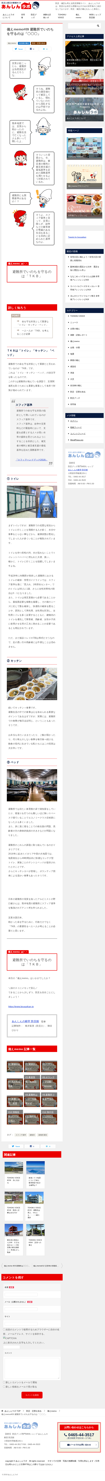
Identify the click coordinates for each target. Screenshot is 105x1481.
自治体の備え (24, 43)
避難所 (32, 1135)
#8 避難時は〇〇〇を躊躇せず (31, 1099)
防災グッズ (34, 16)
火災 (72, 379)
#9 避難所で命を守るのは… (48, 1099)
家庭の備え (75, 360)
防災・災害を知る (38, 43)
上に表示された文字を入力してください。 (24, 1342)
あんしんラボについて (8, 16)
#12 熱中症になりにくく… (48, 1116)
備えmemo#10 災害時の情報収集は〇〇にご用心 (48, 1266)
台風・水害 (75, 347)
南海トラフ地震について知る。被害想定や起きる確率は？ (35, 1181)
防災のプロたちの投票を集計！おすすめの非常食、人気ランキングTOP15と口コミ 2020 (84, 88)
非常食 (23, 16)
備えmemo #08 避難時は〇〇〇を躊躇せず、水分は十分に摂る (18, 1266)
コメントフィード (78, 434)
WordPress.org (76, 440)
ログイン (74, 421)
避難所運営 (42, 1135)
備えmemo (78, 16)
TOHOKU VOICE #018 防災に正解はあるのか (13, 1210)
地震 (72, 354)
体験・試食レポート (79, 335)
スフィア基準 (21, 1135)
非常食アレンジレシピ (77, 215)
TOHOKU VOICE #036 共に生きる (13, 1180)
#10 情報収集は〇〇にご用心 (13, 1116)
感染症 (73, 366)
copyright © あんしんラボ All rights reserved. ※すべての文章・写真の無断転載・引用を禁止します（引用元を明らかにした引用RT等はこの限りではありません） (52, 1462)
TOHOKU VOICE (62, 16)
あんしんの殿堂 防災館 (25, 1021)
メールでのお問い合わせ (80, 1445)
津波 (72, 373)
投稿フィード (76, 427)
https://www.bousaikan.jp (21, 1006)
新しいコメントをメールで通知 (21, 1382)
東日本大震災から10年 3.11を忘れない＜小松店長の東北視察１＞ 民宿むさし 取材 (13, 1246)
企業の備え (75, 329)
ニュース (74, 322)
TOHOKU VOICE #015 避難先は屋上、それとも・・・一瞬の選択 (34, 1213)
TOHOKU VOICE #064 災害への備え (35, 1242)
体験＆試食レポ (47, 16)
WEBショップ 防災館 (95, 16)
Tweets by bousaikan (77, 237)
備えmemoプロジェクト (78, 186)
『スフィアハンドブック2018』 (32, 460)
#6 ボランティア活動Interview (48, 1081)
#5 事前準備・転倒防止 (31, 1081)
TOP (13, 1411)
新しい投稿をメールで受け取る (21, 1387)
